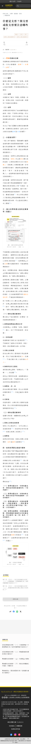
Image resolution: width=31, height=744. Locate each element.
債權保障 (7, 15)
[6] (9, 203)
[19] (21, 460)
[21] (22, 534)
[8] (3, 306)
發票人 (13, 159)
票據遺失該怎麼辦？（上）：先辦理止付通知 (15, 659)
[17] (23, 431)
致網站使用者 (15, 729)
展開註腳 (15, 599)
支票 (21, 34)
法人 (23, 356)
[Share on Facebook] (13, 611)
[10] (26, 340)
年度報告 (12, 726)
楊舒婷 (11, 49)
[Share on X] (20, 611)
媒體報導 (19, 726)
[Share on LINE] (17, 611)
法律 (6, 264)
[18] (23, 441)
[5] (14, 194)
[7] (16, 260)
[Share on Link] (10, 611)
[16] (4, 431)
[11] (4, 359)
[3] (9, 67)
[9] (3, 329)
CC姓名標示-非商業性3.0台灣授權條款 (19, 697)
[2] (3, 67)
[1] (22, 64)
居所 (13, 442)
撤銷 (13, 535)
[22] (4, 540)
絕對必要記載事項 (9, 37)
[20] (10, 481)
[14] (15, 408)
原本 (22, 159)
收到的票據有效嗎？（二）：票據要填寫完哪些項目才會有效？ (15, 587)
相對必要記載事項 (22, 37)
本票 (26, 64)
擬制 (25, 294)
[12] (15, 372)
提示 (26, 34)
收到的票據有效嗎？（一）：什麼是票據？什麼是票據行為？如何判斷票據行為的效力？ (15, 581)
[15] (12, 428)
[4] (19, 185)
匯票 (20, 64)
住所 (9, 442)
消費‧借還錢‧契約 (16, 13)
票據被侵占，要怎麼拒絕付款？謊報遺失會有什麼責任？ (15, 672)
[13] (12, 392)
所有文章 (5, 13)
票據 (16, 34)
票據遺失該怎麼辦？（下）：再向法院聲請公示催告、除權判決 (15, 665)
